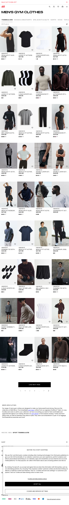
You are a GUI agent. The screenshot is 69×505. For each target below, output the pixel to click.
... (39, 391)
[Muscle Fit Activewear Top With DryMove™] (25, 117)
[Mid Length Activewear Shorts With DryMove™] (8, 117)
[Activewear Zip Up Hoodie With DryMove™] (60, 78)
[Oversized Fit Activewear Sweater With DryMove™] (60, 194)
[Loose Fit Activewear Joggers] (8, 350)
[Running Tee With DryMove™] (8, 233)
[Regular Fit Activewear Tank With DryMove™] (60, 39)
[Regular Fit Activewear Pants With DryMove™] (43, 117)
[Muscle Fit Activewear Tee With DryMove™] (25, 156)
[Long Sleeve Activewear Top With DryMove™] (43, 350)
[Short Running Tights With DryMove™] (8, 311)
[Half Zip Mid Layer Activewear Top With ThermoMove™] (25, 272)
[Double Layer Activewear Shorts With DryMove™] (43, 156)
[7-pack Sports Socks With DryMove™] (43, 39)
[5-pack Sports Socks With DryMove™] (25, 78)
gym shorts (34, 413)
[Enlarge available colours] (20, 59)
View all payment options (53, 499)
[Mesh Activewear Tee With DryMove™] (8, 194)
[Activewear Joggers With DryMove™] (60, 233)
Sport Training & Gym (21, 432)
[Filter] (66, 24)
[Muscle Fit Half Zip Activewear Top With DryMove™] (60, 350)
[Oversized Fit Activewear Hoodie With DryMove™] (60, 311)
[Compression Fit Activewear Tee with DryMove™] (43, 78)
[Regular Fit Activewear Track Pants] (8, 156)
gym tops (31, 410)
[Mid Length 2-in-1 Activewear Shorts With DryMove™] (43, 272)
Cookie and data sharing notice (37, 479)
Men (9, 432)
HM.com (4, 432)
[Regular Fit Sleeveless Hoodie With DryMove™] (8, 39)
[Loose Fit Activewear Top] (25, 39)
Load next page (34, 384)
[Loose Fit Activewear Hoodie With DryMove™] (8, 78)
